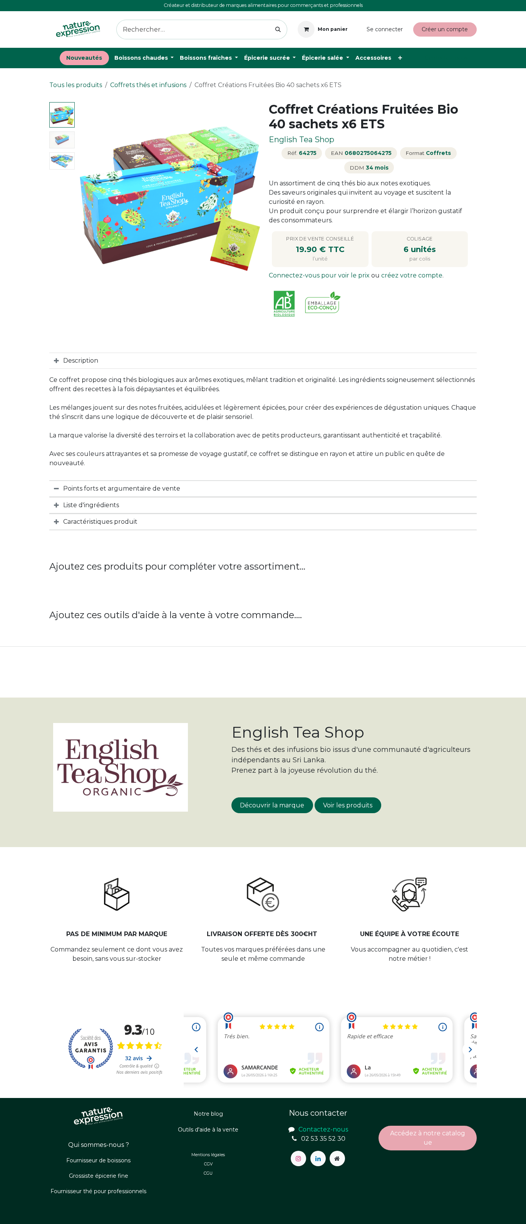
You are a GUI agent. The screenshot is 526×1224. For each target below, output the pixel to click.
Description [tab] (80, 360)
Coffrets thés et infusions (148, 85)
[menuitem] (84, 58)
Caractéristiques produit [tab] (100, 521)
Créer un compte (445, 29)
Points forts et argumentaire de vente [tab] (121, 488)
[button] (87, 194)
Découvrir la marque (272, 805)
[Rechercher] (278, 29)
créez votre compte (411, 275)
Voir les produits (347, 805)
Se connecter (385, 29)
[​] (298, 1158)
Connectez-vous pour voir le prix (320, 275)
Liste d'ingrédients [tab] (91, 505)
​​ (427, 1138)
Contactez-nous (446, 57)
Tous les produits (75, 85)
